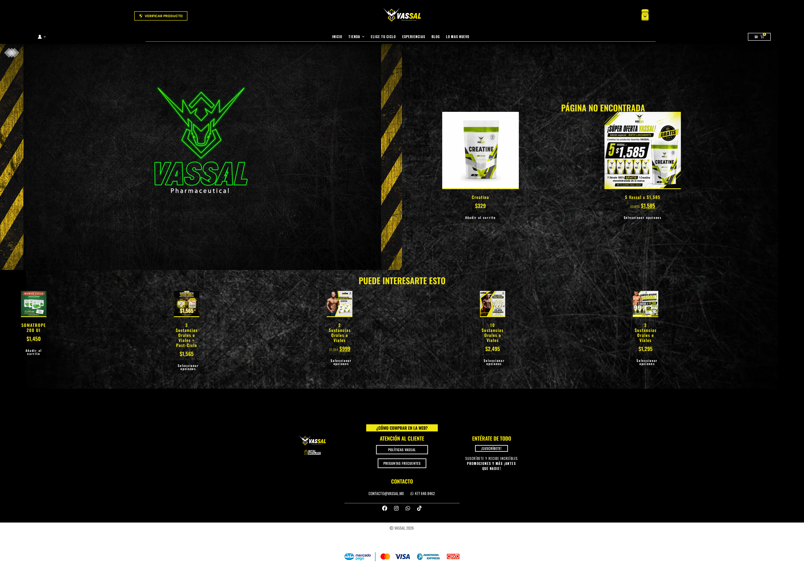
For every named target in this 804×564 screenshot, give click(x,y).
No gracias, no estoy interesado (402, 335)
